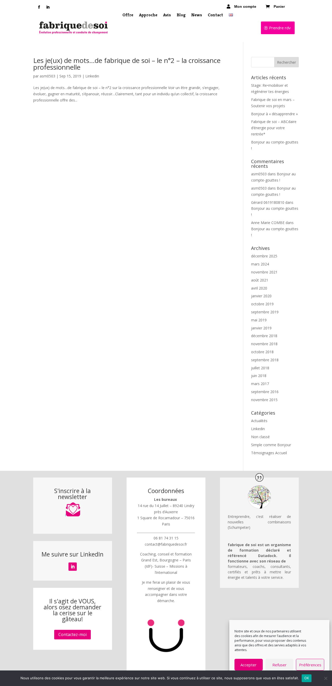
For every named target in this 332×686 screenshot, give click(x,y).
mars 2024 (260, 264)
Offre (127, 15)
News (196, 15)
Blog (181, 15)
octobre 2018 (262, 351)
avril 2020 (259, 288)
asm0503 (47, 76)
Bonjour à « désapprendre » (274, 113)
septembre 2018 (265, 359)
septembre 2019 (265, 311)
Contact (215, 15)
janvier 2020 (261, 295)
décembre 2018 (264, 335)
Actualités (259, 420)
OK (306, 678)
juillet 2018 (260, 367)
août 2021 (259, 280)
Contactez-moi (72, 634)
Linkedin (92, 76)
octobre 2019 (262, 303)
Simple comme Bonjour (271, 444)
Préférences (310, 664)
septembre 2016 (265, 391)
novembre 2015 (264, 399)
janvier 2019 (261, 328)
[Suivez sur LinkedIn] (47, 7)
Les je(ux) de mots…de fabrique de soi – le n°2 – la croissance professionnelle (126, 64)
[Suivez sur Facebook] (39, 7)
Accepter (248, 664)
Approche (148, 15)
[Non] (325, 678)
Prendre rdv (280, 27)
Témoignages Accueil (269, 452)
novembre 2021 (264, 272)
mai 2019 (259, 319)
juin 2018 (258, 375)
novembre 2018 (264, 343)
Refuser (279, 664)
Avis (167, 15)
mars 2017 (260, 383)
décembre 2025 (264, 256)
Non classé (260, 436)
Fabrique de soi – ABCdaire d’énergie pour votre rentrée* (273, 127)
